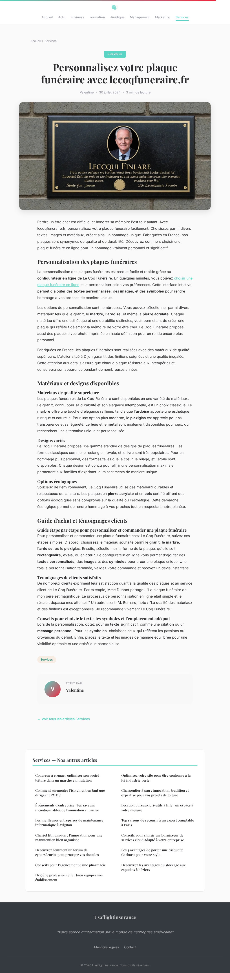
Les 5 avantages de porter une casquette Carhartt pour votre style (152, 852)
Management (140, 17)
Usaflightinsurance (115, 917)
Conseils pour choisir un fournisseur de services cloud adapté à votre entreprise (152, 837)
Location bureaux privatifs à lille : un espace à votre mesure (157, 807)
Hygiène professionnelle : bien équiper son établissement (69, 877)
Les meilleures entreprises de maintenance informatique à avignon (69, 822)
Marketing (162, 17)
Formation (97, 17)
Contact (130, 947)
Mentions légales (106, 947)
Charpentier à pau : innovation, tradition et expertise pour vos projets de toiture (155, 792)
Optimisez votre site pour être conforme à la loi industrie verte (156, 777)
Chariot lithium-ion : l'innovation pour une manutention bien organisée (68, 837)
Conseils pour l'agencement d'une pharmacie (70, 865)
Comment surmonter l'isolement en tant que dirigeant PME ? (70, 792)
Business (77, 17)
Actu (61, 17)
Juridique (117, 17)
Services (182, 17)
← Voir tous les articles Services (63, 719)
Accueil (47, 17)
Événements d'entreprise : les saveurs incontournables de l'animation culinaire (67, 807)
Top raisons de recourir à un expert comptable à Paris (157, 822)
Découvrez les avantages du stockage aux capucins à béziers (153, 867)
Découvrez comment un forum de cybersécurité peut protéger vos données (67, 852)
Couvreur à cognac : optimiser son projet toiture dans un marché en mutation (67, 777)
